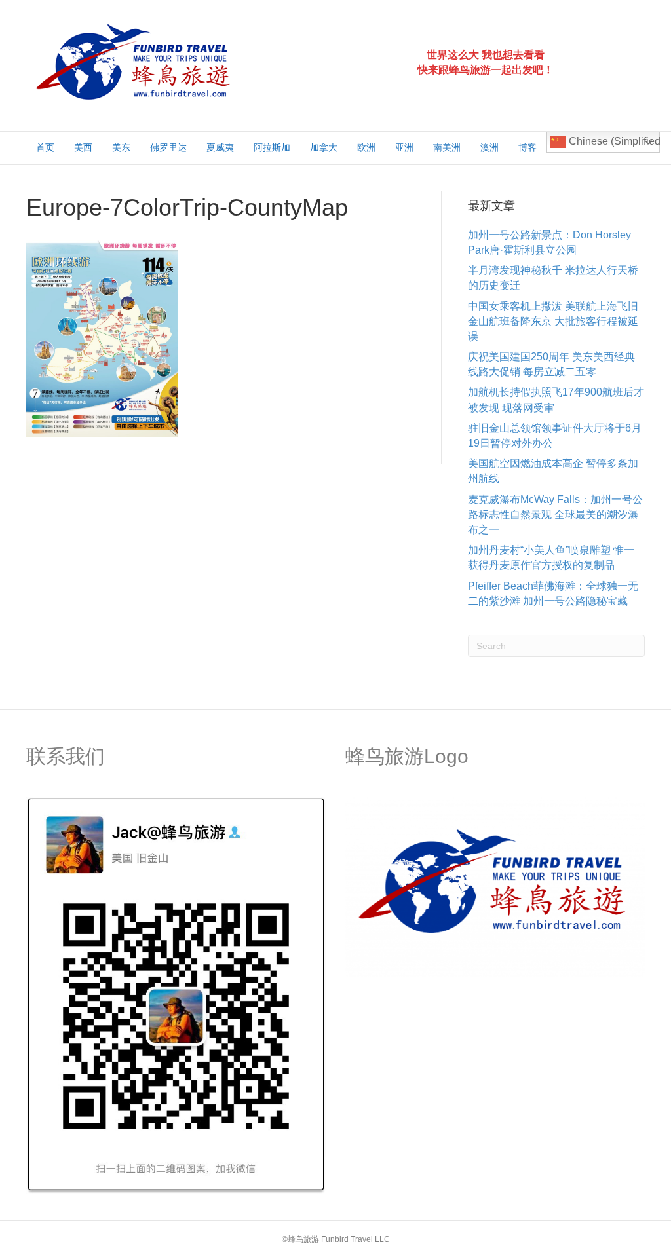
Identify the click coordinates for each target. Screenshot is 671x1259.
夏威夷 (220, 147)
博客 (527, 147)
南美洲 (447, 147)
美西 (83, 147)
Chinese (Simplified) (613, 141)
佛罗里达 (168, 147)
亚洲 (404, 147)
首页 (45, 147)
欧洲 (366, 147)
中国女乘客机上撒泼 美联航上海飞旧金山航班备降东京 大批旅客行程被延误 (553, 321)
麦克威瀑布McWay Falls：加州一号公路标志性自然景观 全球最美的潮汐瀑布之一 (555, 514)
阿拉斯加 (272, 147)
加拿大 (323, 147)
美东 (121, 147)
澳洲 (489, 147)
